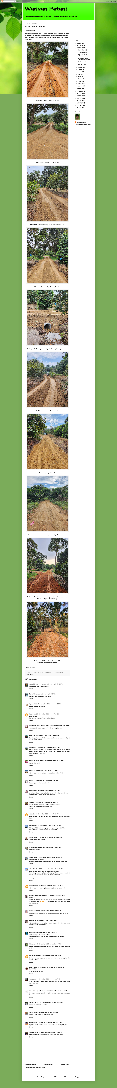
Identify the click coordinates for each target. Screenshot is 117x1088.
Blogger (77, 1077)
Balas (31, 688)
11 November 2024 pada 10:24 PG (57, 725)
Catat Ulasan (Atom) (38, 1067)
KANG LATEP (33, 1002)
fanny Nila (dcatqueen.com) (38, 895)
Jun (79, 74)
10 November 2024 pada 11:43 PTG (51, 684)
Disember (81, 50)
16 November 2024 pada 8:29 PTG (45, 932)
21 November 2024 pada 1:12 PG (46, 1012)
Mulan (31, 770)
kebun (31, 674)
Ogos (80, 69)
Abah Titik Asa (34, 869)
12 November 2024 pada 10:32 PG (45, 780)
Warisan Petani (46, 8)
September (82, 67)
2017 (79, 103)
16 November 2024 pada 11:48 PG (46, 920)
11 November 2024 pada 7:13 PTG (45, 770)
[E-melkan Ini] (55, 672)
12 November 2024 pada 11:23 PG (48, 790)
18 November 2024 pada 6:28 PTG (56, 990)
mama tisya (33, 910)
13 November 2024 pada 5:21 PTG (47, 814)
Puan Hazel (33, 714)
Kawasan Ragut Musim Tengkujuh (84, 58)
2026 (79, 43)
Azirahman (32, 979)
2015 (79, 107)
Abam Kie (32, 1022)
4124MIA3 (33, 955)
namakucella (33, 825)
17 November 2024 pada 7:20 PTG (49, 944)
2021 (79, 93)
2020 (79, 96)
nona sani (32, 847)
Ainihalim (32, 814)
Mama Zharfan (34, 760)
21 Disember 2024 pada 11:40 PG (50, 1032)
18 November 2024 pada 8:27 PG (48, 979)
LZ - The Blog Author (36, 990)
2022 (79, 91)
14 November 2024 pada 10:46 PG (50, 857)
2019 (79, 98)
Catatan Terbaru (31, 1064)
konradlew (60, 1077)
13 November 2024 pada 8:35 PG (46, 802)
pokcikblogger (33, 684)
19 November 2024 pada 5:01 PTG (51, 1002)
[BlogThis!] (57, 672)
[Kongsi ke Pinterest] (62, 672)
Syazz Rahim (33, 704)
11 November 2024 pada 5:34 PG (49, 704)
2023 (79, 89)
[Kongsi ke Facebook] (60, 672)
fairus (31, 694)
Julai (80, 72)
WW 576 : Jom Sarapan (83, 55)
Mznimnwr (32, 944)
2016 (79, 105)
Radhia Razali (33, 1032)
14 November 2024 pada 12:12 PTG (51, 869)
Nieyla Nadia (33, 857)
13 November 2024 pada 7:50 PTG (50, 825)
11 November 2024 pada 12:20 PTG (46, 735)
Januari (80, 86)
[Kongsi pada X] (59, 672)
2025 (79, 45)
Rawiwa (31, 802)
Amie (31, 932)
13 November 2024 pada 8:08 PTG (48, 847)
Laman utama (48, 1064)
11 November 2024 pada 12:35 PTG (49, 747)
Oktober (81, 65)
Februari (81, 83)
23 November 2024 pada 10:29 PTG (48, 1022)
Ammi (31, 780)
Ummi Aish (32, 747)
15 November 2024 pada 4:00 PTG (49, 910)
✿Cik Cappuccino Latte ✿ (37, 967)
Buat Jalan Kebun (83, 62)
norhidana (32, 790)
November (81, 52)
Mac (80, 81)
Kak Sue (32, 1012)
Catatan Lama (64, 1064)
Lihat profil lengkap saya (83, 124)
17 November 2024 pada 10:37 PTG (49, 955)
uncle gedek (33, 837)
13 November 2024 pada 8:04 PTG (50, 837)
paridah (31, 920)
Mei (79, 76)
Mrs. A (31, 735)
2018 (79, 100)
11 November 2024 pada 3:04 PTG (51, 760)
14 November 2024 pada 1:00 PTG (51, 885)
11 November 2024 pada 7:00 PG (49, 714)
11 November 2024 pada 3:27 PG (44, 694)
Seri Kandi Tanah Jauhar (37, 725)
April (80, 79)
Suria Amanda (34, 885)
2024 (79, 48)
